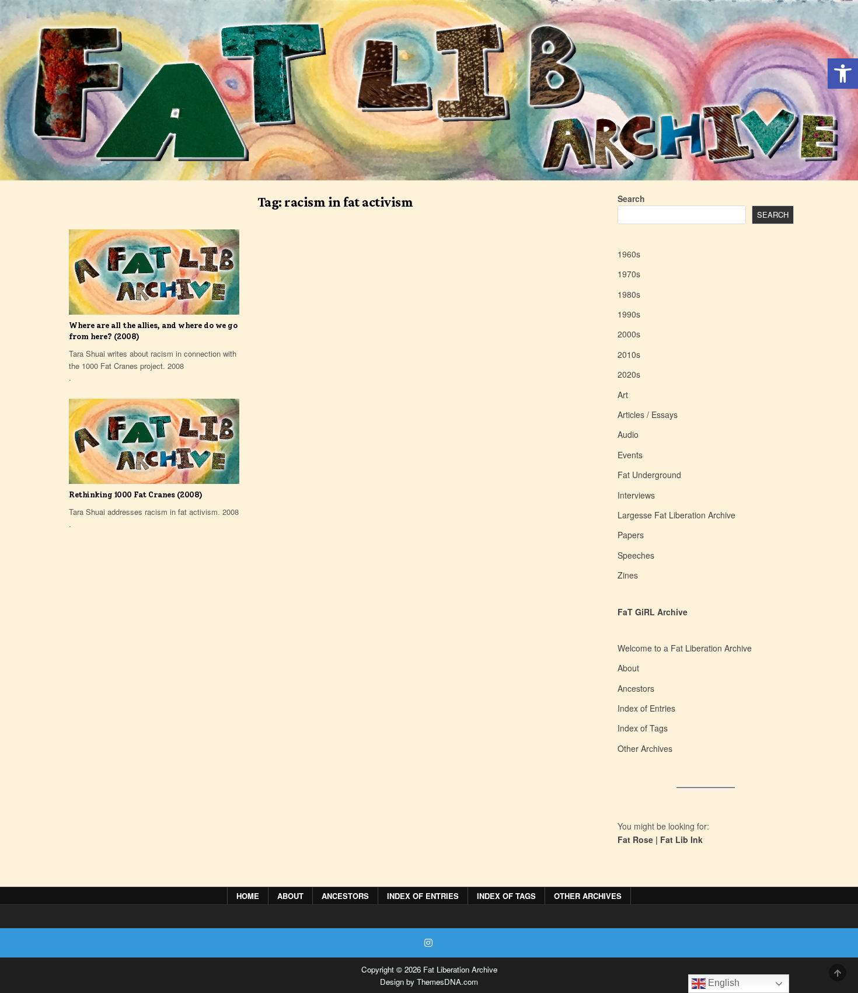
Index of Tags (643, 728)
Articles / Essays (648, 414)
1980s (629, 294)
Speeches (636, 555)
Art (623, 394)
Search (631, 198)
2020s (629, 374)
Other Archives (645, 748)
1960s (629, 254)
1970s (629, 274)
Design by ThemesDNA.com (429, 981)
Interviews (636, 495)
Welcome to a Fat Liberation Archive (685, 648)
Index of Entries (646, 708)
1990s (629, 314)
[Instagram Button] (428, 943)
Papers (631, 535)
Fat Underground (649, 474)
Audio (628, 434)
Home (247, 895)
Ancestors (636, 688)
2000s (629, 334)
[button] (843, 73)
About (628, 668)
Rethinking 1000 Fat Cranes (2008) (136, 494)
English (723, 983)
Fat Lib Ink (681, 839)
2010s (629, 354)
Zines (628, 575)
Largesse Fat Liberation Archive (676, 515)
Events (630, 455)
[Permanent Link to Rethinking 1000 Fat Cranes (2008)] (154, 441)
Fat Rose (635, 839)
